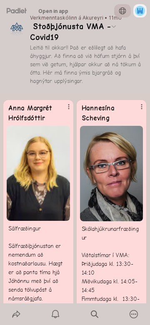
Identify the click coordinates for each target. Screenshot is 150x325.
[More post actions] (63, 110)
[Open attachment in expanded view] (38, 173)
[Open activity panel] (55, 314)
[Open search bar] (94, 314)
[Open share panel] (16, 314)
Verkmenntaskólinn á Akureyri (66, 18)
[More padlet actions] (133, 314)
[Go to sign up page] (140, 11)
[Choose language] (122, 11)
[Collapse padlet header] (113, 26)
